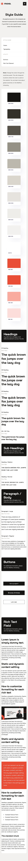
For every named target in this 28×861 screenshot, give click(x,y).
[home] (6, 3)
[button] (24, 3)
